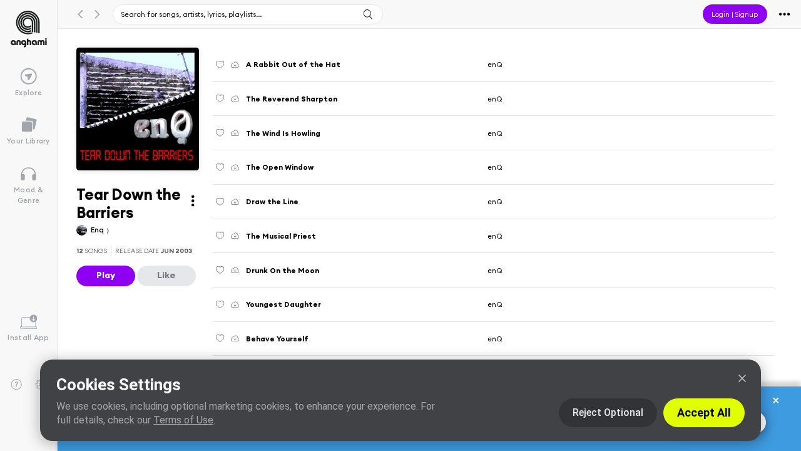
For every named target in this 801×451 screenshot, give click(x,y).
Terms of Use (183, 420)
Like (166, 275)
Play (105, 275)
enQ (495, 64)
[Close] (742, 378)
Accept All (704, 412)
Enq (98, 229)
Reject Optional (608, 412)
